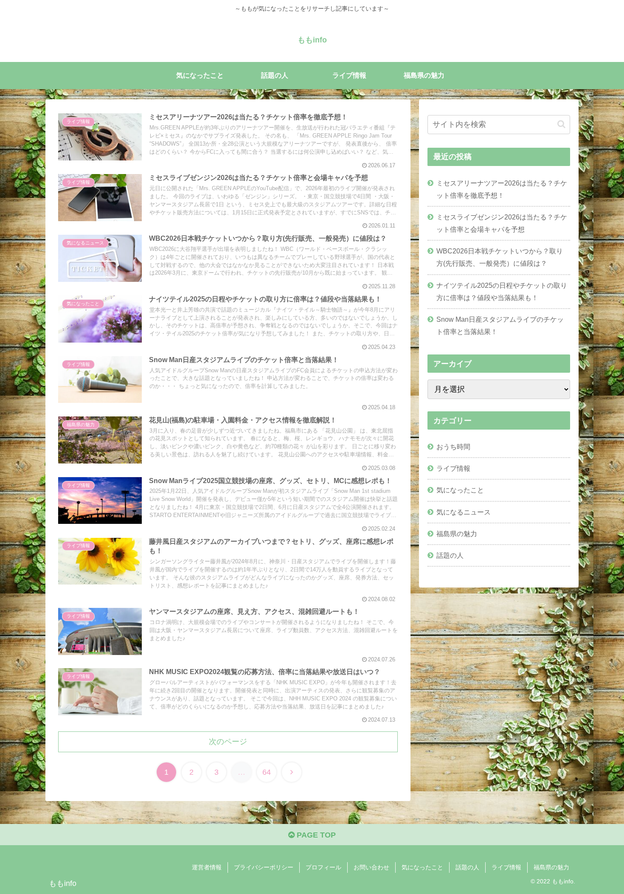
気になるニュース (463, 512)
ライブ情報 (453, 468)
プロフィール (323, 867)
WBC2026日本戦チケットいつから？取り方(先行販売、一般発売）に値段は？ (499, 257)
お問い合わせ (371, 867)
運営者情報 (207, 867)
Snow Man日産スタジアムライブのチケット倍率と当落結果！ (500, 325)
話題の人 (450, 555)
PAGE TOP (315, 835)
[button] (561, 124)
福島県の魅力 (456, 533)
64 (266, 772)
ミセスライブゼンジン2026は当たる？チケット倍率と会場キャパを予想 (501, 223)
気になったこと (460, 490)
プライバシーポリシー (263, 867)
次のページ (228, 741)
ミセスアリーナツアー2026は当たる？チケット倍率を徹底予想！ (501, 189)
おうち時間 (453, 446)
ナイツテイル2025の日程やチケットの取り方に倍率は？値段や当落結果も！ (501, 291)
